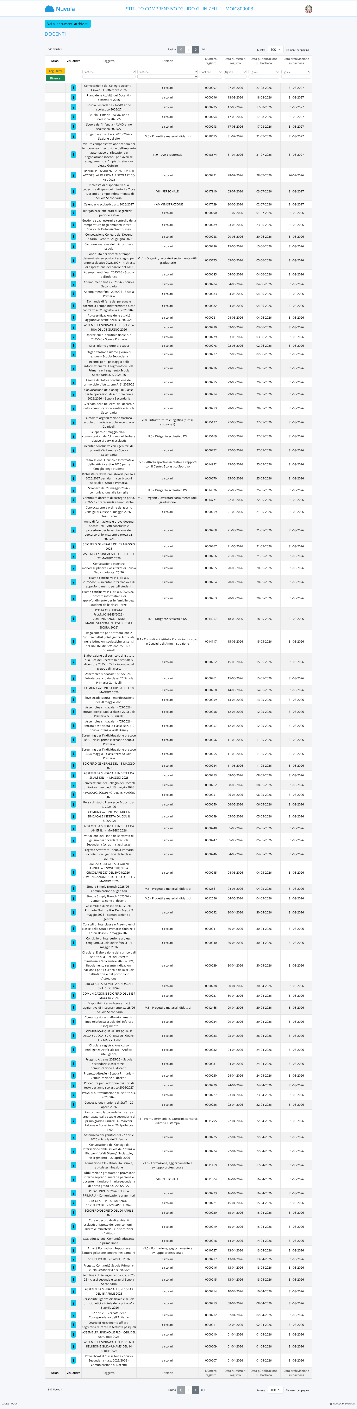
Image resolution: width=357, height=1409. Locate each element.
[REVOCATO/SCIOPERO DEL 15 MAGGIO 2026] (73, 794)
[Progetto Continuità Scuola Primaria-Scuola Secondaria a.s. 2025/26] (73, 1267)
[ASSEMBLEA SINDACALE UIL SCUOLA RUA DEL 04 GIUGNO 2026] (73, 327)
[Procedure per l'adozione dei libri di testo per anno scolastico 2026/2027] (73, 1085)
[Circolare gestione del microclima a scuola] (73, 246)
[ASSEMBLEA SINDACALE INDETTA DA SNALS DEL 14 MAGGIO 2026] (73, 775)
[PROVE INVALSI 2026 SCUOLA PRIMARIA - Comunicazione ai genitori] (73, 1193)
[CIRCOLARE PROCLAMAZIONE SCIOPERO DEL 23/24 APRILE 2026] (73, 1203)
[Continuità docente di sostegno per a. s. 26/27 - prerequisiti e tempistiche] (73, 500)
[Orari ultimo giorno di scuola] (73, 345)
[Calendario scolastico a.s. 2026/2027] (73, 204)
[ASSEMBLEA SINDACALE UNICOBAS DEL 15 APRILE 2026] (73, 1291)
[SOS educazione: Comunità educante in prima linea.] (73, 1240)
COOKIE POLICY (9, 1403)
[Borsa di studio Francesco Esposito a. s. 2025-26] (73, 804)
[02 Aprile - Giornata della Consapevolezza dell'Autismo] (73, 1315)
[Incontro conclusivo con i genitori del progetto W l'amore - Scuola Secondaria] (73, 450)
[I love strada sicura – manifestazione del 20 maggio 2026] (73, 699)
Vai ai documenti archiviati (67, 23)
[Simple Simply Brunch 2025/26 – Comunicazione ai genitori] (73, 888)
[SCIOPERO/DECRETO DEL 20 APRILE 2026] (73, 1212)
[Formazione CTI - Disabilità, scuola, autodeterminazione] (73, 1165)
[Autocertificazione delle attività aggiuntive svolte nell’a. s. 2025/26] (73, 317)
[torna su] (348, 1396)
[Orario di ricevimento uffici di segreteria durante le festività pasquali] (73, 1324)
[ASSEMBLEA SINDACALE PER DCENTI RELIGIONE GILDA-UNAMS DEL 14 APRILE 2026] (73, 1346)
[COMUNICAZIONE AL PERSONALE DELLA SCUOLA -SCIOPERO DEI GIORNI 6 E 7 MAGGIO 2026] (73, 1035)
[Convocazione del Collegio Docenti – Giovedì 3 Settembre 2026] (73, 87)
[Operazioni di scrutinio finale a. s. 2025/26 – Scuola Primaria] (73, 337)
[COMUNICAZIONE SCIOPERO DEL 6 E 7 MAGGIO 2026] (73, 995)
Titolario (167, 61)
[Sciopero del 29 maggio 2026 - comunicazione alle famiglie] (73, 490)
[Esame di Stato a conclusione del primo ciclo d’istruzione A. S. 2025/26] (73, 382)
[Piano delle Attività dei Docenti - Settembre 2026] (73, 97)
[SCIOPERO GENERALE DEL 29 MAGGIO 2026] (73, 546)
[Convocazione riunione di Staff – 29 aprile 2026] (73, 1104)
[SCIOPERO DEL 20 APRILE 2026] (73, 1259)
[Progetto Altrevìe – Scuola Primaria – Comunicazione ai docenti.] (73, 1075)
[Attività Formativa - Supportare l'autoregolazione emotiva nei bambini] (73, 1250)
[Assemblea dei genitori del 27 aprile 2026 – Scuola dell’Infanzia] (73, 1137)
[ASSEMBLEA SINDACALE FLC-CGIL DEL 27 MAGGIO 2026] (73, 556)
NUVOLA (337, 1403)
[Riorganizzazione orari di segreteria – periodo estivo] (73, 213)
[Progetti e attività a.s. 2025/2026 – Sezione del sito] (73, 136)
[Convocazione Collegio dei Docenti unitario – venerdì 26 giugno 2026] (73, 236)
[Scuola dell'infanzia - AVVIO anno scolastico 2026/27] (73, 126)
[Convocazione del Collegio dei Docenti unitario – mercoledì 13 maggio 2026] (73, 785)
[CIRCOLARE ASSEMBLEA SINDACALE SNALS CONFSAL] (73, 986)
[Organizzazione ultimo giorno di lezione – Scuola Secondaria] (73, 354)
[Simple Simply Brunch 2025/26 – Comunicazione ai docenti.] (73, 898)
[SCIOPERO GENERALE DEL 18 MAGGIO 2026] (73, 765)
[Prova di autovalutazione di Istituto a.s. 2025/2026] (73, 1095)
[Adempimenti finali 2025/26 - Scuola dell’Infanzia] (73, 274)
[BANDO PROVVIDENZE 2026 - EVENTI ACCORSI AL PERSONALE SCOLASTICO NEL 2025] (73, 175)
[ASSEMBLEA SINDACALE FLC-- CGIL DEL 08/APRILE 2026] (73, 1334)
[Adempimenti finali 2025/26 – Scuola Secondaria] (73, 284)
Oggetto (109, 61)
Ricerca (55, 78)
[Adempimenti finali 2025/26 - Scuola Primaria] (73, 294)
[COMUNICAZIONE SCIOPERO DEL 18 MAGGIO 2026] (73, 690)
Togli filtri (55, 71)
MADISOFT (350, 1403)
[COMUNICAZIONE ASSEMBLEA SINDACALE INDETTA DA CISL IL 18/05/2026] (73, 816)
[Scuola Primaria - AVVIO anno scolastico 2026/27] (73, 117)
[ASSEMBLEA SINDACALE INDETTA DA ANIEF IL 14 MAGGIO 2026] (73, 828)
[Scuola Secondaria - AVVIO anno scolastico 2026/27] (73, 107)
